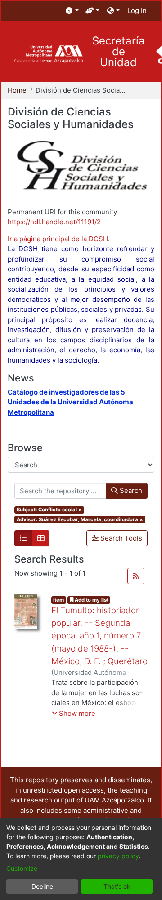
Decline (42, 886)
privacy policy (118, 856)
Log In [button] (137, 10)
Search (130, 490)
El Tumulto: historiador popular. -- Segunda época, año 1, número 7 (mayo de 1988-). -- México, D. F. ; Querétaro (99, 635)
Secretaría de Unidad (118, 51)
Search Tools (120, 538)
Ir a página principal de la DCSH (58, 239)
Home (17, 90)
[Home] (48, 54)
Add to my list (90, 600)
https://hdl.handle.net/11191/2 (54, 221)
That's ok (117, 886)
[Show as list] (23, 538)
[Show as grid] (41, 538)
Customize (21, 868)
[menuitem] (72, 11)
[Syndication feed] (135, 576)
